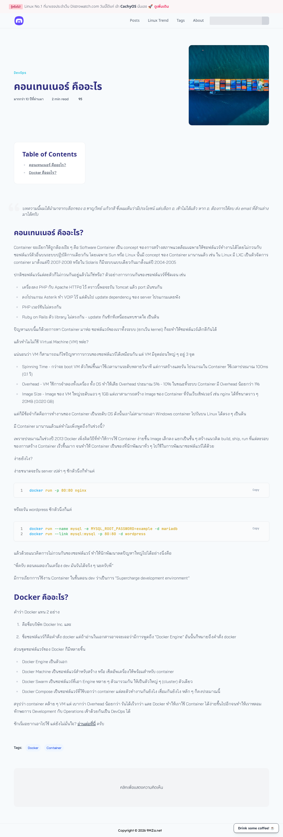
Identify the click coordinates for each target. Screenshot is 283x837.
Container (54, 748)
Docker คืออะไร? (43, 172)
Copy (256, 490)
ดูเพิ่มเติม (161, 6)
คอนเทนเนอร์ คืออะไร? (47, 165)
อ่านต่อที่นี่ (86, 723)
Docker (33, 748)
